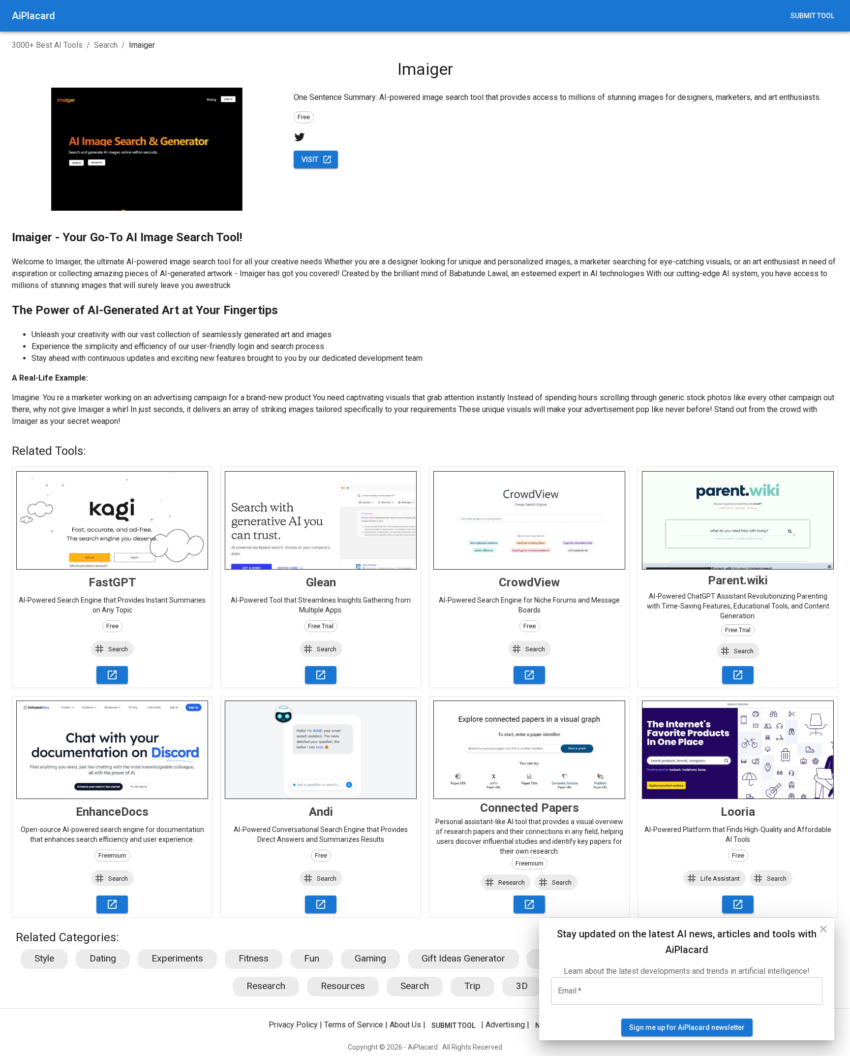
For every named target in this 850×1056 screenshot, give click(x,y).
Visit (310, 159)
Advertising (505, 1024)
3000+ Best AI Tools (47, 45)
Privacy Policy (293, 1024)
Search (106, 45)
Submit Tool (812, 16)
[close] (823, 929)
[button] (112, 649)
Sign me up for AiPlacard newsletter (687, 1027)
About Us (405, 1024)
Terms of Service (353, 1024)
